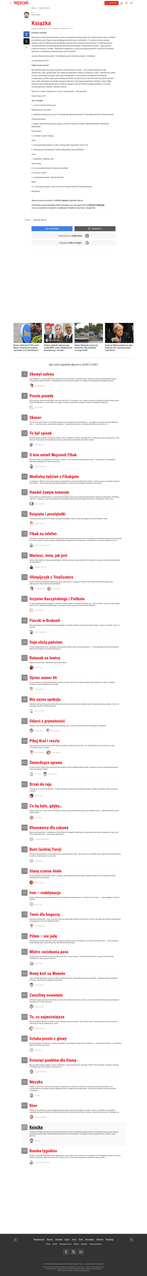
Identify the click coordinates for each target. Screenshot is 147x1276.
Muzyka (36, 1082)
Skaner (35, 417)
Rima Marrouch (38, 861)
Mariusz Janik (38, 904)
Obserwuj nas (70, 236)
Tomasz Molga (38, 963)
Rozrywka (89, 1239)
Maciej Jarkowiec (39, 882)
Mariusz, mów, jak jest (48, 555)
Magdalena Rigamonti (40, 567)
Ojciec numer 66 (43, 677)
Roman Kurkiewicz (39, 504)
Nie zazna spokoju (45, 699)
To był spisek (41, 433)
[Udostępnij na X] (27, 41)
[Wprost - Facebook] (66, 1252)
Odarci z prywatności (47, 721)
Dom (81, 1239)
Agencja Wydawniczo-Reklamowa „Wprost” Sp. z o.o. (69, 1264)
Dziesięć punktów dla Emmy (53, 1060)
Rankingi (109, 1239)
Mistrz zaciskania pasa (49, 951)
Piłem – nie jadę (43, 936)
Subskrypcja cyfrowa (65, 1244)
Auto (74, 1239)
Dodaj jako (70, 243)
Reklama (76, 1244)
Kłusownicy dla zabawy (49, 827)
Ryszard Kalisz (38, 667)
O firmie (48, 1244)
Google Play (90, 208)
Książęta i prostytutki (48, 514)
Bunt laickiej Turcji (45, 849)
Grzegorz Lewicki (39, 731)
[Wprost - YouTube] (81, 1252)
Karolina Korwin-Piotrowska (42, 545)
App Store (81, 208)
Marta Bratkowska (55, 731)
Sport (67, 1239)
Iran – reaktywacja (45, 892)
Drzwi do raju (41, 784)
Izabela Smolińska (39, 523)
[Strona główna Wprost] (21, 3)
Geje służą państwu (46, 642)
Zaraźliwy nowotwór (46, 995)
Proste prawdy (42, 396)
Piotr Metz (37, 1095)
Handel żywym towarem (49, 492)
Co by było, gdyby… (46, 806)
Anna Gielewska (38, 407)
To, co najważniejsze (47, 1017)
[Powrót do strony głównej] (16, 1240)
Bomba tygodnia (43, 1151)
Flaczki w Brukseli (45, 620)
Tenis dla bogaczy (45, 914)
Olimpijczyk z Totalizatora (51, 577)
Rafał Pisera (37, 774)
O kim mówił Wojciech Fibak (53, 455)
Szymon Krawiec (52, 774)
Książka (36, 1127)
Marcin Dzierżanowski (40, 466)
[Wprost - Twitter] (73, 1252)
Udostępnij (54, 228)
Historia (99, 1239)
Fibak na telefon (43, 533)
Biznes (50, 1239)
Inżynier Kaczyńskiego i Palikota (57, 599)
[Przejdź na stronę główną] (10, 3)
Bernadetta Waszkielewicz (41, 839)
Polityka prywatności (95, 1244)
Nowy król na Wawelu (47, 973)
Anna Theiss (37, 1050)
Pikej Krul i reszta (45, 741)
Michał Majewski (38, 445)
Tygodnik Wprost (39, 220)
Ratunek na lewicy (45, 658)
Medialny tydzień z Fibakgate (54, 476)
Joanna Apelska (55, 752)
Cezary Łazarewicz (39, 711)
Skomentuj (97, 228)
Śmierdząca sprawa (46, 762)
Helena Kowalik (38, 796)
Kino (33, 1105)
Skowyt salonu (42, 374)
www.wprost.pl (77, 1270)
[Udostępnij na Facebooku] (27, 34)
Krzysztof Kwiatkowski (40, 1072)
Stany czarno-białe (46, 871)
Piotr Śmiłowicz (56, 588)
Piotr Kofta (37, 1141)
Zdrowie (58, 1239)
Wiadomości (39, 1239)
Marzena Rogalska (39, 1028)
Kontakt (54, 1244)
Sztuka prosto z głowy (48, 1038)
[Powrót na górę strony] (132, 1240)
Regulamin (84, 1244)
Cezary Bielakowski (39, 385)
